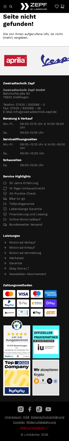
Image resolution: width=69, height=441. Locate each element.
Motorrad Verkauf (22, 242)
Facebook (30, 409)
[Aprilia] (15, 61)
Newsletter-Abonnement (27, 274)
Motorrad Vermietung (25, 253)
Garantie (15, 263)
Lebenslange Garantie (25, 209)
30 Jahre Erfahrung (23, 183)
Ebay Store (17, 268)
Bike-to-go (17, 198)
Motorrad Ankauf (22, 247)
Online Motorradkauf (24, 219)
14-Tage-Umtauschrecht (27, 188)
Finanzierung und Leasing (28, 214)
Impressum (13, 417)
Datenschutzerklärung (47, 417)
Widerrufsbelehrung (41, 422)
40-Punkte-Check (22, 193)
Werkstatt (16, 258)
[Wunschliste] (57, 6)
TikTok (39, 409)
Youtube (48, 409)
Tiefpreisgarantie (21, 204)
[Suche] (11, 6)
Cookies (19, 422)
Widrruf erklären (32, 428)
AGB (26, 417)
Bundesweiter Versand (25, 224)
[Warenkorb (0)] (62, 6)
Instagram (21, 409)
